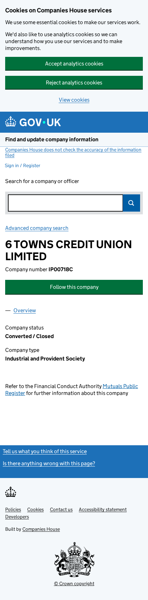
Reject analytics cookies (74, 82)
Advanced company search (36, 228)
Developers (17, 516)
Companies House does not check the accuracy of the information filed (73, 152)
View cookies (74, 99)
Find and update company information (51, 139)
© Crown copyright (74, 583)
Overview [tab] (24, 310)
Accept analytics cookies (74, 63)
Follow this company (74, 287)
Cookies (35, 509)
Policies (13, 509)
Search (131, 203)
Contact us (61, 509)
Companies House (41, 529)
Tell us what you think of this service (45, 451)
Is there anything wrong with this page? (49, 463)
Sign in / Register (22, 165)
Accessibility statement (103, 509)
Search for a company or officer (42, 181)
